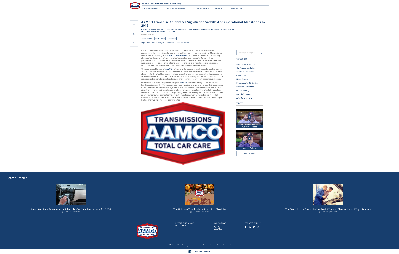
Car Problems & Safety (245, 67)
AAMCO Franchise (147, 38)
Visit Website (218, 229)
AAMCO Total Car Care (182, 43)
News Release (172, 38)
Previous (8, 194)
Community (241, 75)
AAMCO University (244, 97)
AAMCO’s (169, 68)
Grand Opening (242, 90)
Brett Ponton (170, 43)
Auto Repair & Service (245, 64)
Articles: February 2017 (158, 43)
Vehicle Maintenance (245, 71)
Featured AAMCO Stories (247, 82)
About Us (217, 227)
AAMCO (148, 43)
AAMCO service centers (177, 55)
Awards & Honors (160, 38)
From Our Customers (245, 86)
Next (390, 194)
